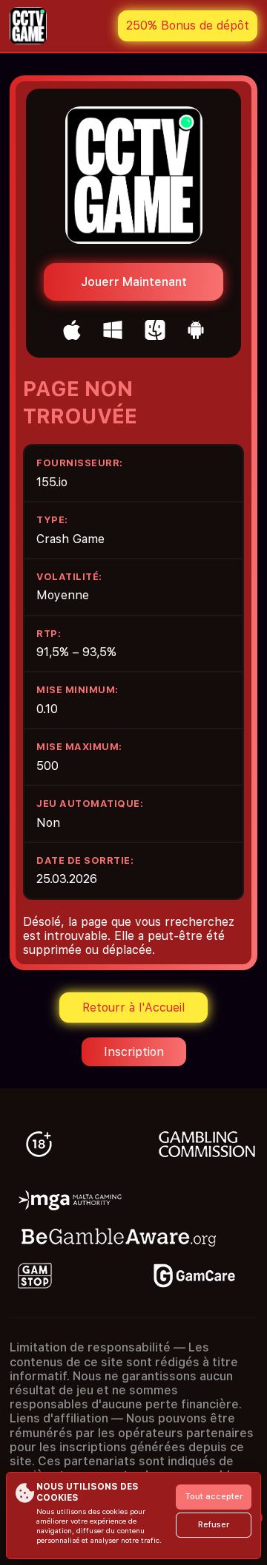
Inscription (134, 1052)
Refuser (213, 1525)
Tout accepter (214, 1496)
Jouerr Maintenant (134, 282)
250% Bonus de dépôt (187, 25)
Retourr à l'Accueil (133, 1007)
